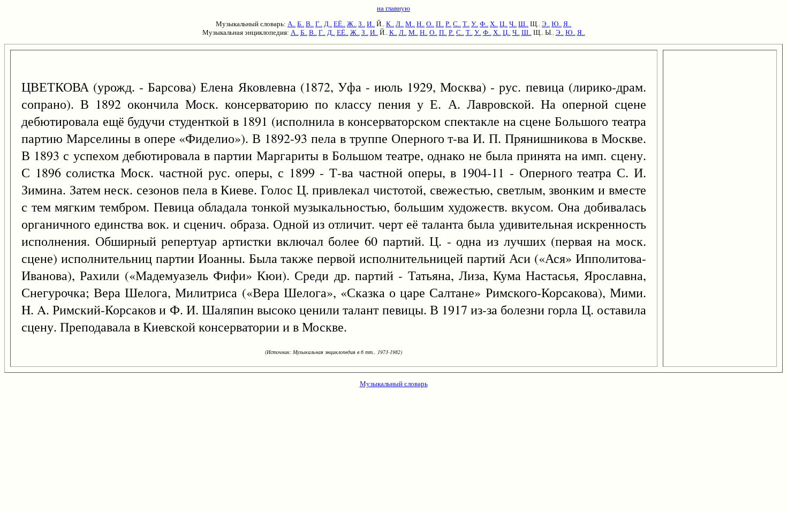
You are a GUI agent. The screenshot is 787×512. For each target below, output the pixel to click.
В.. (310, 24)
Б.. (300, 24)
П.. (440, 24)
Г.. (318, 24)
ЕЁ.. (339, 24)
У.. (474, 24)
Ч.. (513, 24)
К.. (390, 24)
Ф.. (484, 24)
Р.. (448, 24)
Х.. (494, 24)
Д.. (328, 24)
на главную (393, 8)
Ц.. (504, 24)
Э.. (546, 24)
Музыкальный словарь (394, 384)
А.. (291, 24)
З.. (361, 24)
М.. (410, 24)
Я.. (567, 24)
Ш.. (523, 24)
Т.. (466, 24)
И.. (371, 24)
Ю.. (556, 24)
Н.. (421, 24)
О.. (430, 24)
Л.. (400, 24)
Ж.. (352, 24)
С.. (457, 24)
